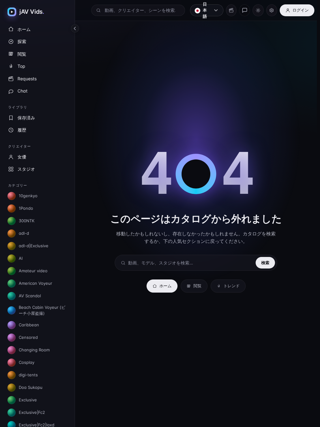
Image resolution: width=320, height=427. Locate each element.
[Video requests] (231, 10)
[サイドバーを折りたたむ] (75, 28)
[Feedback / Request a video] (244, 10)
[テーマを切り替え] (257, 10)
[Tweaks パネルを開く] (271, 10)
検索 (265, 262)
